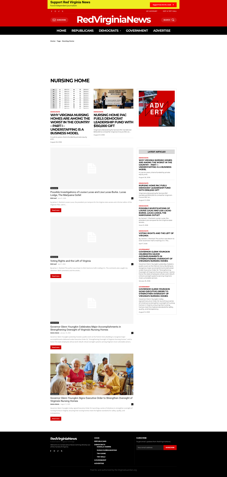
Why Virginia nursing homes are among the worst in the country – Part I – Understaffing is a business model (70, 124)
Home (52, 41)
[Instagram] (55, 11)
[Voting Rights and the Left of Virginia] (91, 237)
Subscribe (170, 447)
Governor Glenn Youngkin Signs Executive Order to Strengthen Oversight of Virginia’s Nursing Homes (154, 292)
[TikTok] (59, 11)
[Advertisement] (113, 59)
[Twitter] (62, 11)
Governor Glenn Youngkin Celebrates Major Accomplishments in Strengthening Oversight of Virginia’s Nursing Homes (85, 328)
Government (54, 323)
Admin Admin (54, 333)
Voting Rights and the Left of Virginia (70, 260)
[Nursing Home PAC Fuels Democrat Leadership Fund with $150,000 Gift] (113, 99)
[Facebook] (51, 11)
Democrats (55, 112)
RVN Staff (53, 198)
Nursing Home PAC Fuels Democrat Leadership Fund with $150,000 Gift (113, 120)
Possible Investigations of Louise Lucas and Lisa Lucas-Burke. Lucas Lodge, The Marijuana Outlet (155, 211)
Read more (55, 210)
